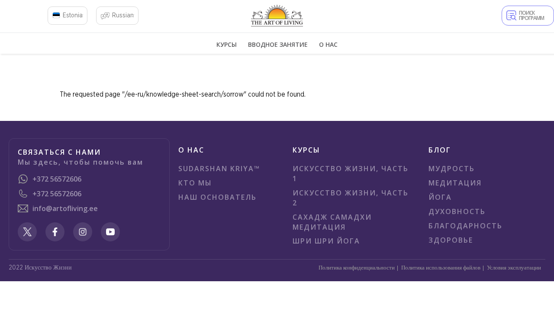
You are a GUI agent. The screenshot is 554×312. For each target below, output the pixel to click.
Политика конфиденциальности (357, 268)
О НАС (328, 44)
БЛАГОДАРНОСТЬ (465, 226)
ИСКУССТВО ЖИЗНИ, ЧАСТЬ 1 (351, 173)
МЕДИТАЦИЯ (455, 183)
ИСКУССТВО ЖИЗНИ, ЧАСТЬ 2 (351, 198)
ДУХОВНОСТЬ (457, 211)
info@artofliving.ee (65, 208)
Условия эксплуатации (514, 268)
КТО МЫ (195, 183)
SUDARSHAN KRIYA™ (219, 168)
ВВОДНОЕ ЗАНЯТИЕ (278, 44)
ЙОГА (440, 197)
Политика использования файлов (440, 268)
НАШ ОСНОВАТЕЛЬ (217, 197)
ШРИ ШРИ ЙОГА (326, 241)
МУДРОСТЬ (451, 168)
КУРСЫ (226, 44)
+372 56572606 (56, 179)
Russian (123, 16)
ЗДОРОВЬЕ (450, 240)
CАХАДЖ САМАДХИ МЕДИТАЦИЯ (332, 222)
